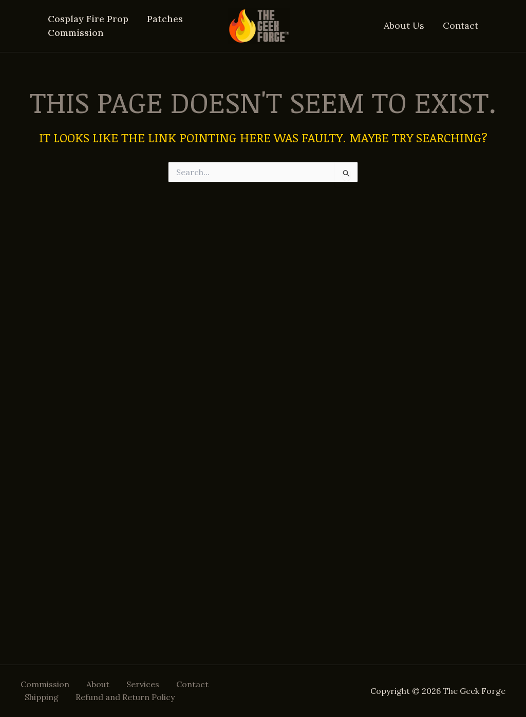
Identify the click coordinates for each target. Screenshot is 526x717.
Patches (165, 19)
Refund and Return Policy (125, 697)
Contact (460, 25)
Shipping (42, 697)
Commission (76, 33)
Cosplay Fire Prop (88, 19)
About (97, 684)
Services (142, 684)
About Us (404, 25)
